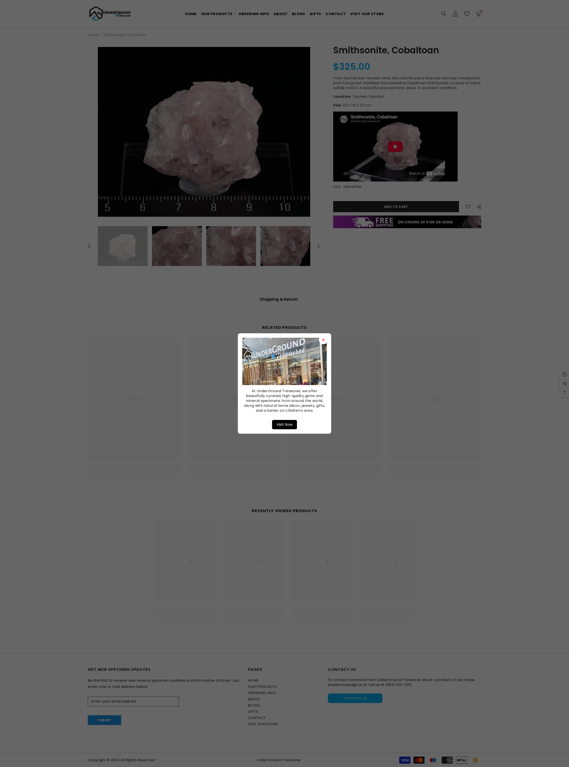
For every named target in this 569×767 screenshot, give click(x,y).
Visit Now (284, 424)
